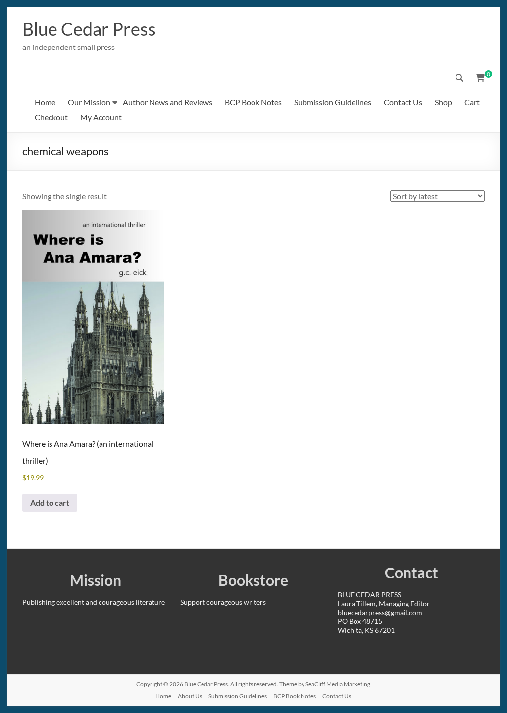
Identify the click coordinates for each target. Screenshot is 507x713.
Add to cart (49, 502)
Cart (472, 102)
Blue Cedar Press (89, 29)
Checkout (51, 117)
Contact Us (403, 102)
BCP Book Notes (253, 102)
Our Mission (89, 102)
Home (45, 102)
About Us (190, 696)
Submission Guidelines (332, 102)
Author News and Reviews (167, 102)
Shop (443, 102)
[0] (480, 78)
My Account (101, 117)
